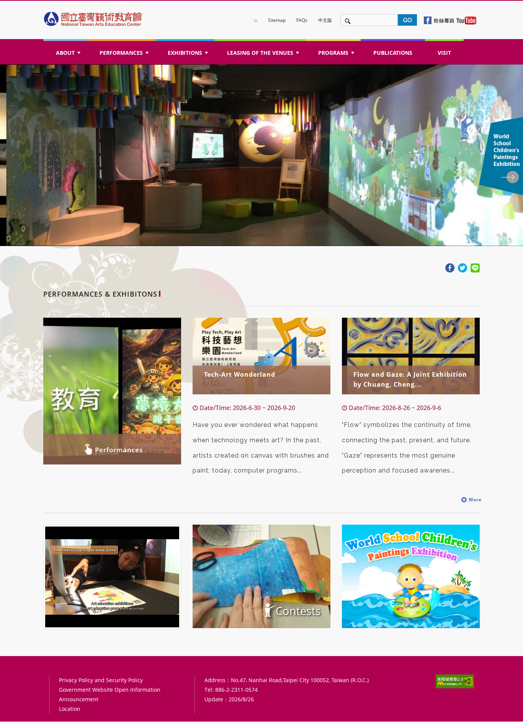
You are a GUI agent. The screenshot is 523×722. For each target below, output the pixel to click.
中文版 (325, 20)
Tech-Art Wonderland (239, 374)
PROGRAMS (337, 55)
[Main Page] (93, 17)
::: (255, 20)
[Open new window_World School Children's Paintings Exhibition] (501, 156)
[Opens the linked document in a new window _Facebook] (449, 267)
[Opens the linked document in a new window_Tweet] (462, 267)
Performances (119, 449)
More (474, 499)
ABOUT (69, 55)
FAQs (301, 20)
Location (69, 708)
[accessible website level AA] (455, 681)
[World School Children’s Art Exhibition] (411, 576)
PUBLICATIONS (392, 52)
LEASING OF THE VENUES (264, 55)
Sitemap (277, 20)
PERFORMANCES (125, 55)
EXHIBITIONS (188, 55)
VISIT (444, 52)
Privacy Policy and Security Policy (101, 680)
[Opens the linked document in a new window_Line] (475, 267)
